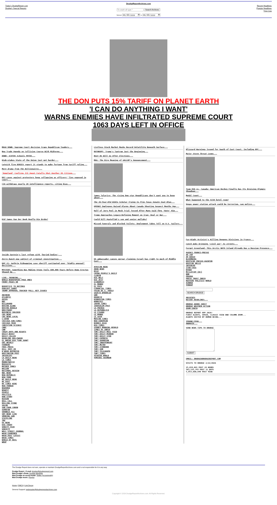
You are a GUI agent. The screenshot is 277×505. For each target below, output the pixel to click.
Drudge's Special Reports (15, 8)
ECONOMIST (99, 282)
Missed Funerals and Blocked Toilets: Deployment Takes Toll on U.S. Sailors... (138, 224)
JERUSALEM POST (102, 306)
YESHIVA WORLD (101, 355)
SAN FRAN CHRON (10, 407)
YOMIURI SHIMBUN (102, 358)
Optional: (119, 15)
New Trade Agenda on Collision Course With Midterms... (32, 151)
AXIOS (5, 299)
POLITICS (199, 281)
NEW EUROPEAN (101, 321)
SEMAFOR (6, 410)
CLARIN (97, 275)
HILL (4, 349)
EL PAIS (98, 286)
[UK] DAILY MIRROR (104, 334)
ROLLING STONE (9, 403)
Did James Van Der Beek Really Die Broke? (25, 219)
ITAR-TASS (191, 268)
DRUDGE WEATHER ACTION (198, 306)
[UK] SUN (98, 349)
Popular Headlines (264, 8)
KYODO (189, 270)
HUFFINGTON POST (10, 353)
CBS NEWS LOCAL (10, 316)
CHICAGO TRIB (9, 323)
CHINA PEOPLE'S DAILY (105, 273)
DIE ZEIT (98, 280)
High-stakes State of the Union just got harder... (30, 160)
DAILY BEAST (8, 334)
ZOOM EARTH (192, 308)
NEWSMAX (6, 388)
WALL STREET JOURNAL (13, 431)
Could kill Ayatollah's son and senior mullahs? (120, 219)
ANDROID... (192, 323)
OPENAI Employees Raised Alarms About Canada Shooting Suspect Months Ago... (136, 206)
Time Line (267, 11)
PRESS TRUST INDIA (196, 278)
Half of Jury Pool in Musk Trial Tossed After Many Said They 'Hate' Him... (136, 211)
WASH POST (7, 435)
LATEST (16, 435)
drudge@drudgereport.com (42, 471)
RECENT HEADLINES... (197, 300)
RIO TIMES (99, 325)
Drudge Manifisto (36, 473)
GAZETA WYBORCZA (102, 293)
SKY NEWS (6, 414)
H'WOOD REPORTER (10, 351)
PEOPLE (5, 392)
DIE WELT (98, 278)
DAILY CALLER (9, 336)
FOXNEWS (6, 345)
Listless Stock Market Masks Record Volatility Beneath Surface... (131, 147)
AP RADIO (190, 257)
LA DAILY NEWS (9, 358)
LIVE (14, 414)
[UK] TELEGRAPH (102, 351)
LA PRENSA (99, 308)
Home (14, 486)
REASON (5, 399)
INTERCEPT (7, 355)
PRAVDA (189, 276)
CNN (3, 329)
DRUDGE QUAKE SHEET (196, 304)
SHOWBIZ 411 (8, 412)
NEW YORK (6, 377)
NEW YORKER (7, 386)
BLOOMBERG (191, 259)
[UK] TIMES (99, 353)
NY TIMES (6, 384)
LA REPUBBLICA (101, 310)
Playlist (31, 477)
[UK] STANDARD (101, 347)
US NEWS (6, 422)
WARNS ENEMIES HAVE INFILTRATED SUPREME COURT (138, 117)
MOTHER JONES (9, 366)
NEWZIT (5, 390)
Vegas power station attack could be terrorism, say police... (220, 204)
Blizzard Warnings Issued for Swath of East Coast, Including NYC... (224, 149)
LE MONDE (98, 314)
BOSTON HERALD (9, 308)
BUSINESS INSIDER (11, 312)
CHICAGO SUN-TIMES (11, 321)
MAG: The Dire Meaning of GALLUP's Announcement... (122, 160)
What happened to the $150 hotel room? (207, 200)
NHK (187, 274)
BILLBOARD (7, 303)
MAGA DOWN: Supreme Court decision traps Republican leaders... (37, 147)
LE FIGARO (99, 312)
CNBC (4, 327)
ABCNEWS (6, 295)
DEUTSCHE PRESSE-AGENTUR (199, 261)
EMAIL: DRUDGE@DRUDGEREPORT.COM (203, 359)
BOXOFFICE (7, 286)
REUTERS (190, 281)
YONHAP (189, 285)
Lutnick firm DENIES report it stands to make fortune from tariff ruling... (44, 164)
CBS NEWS (6, 314)
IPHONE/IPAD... (194, 321)
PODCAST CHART (9, 288)
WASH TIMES (7, 438)
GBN (95, 295)
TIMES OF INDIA (102, 329)
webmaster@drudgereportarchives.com (41, 490)
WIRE (14, 384)
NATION (5, 368)
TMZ (3, 420)
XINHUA (189, 283)
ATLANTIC (6, 297)
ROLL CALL (7, 401)
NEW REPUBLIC (9, 375)
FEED (114, 332)
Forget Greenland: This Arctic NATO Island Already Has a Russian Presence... (229, 248)
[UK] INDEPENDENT (103, 342)
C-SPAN (5, 319)
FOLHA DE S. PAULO (104, 290)
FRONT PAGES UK (10, 282)
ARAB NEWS (99, 269)
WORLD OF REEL (9, 440)
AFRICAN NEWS (101, 267)
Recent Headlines (264, 6)
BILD (96, 271)
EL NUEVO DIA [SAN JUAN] (15, 340)
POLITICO (6, 394)
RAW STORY (7, 397)
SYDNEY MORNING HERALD (106, 327)
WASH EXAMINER (9, 433)
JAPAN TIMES (100, 303)
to (141, 15)
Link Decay (29, 486)
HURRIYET (98, 301)
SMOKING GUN (8, 416)
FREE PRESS (7, 347)
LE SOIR (98, 316)
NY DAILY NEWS (9, 379)
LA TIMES (6, 360)
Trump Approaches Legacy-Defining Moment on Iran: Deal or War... (130, 215)
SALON (5, 405)
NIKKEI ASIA (100, 323)
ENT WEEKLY (7, 342)
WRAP (4, 442)
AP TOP (189, 255)
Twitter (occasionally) (45, 475)
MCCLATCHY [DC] (194, 272)
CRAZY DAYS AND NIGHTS (14, 332)
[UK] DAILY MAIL (102, 332)
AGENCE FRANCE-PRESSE (197, 252)
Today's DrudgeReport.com (16, 6)
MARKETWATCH (8, 362)
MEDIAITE (6, 364)
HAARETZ (98, 297)
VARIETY (6, 429)
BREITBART (7, 310)
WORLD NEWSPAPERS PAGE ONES (17, 280)
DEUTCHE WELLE (193, 263)
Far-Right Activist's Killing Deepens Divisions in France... (220, 239)
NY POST (6, 381)
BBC (3, 301)
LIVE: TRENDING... (11, 278)
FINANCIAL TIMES (102, 288)
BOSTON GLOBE (9, 306)
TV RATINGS (19, 286)
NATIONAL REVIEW (10, 371)
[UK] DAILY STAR (102, 336)
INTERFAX (190, 265)
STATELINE (7, 418)
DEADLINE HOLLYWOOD (12, 338)
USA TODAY (7, 425)
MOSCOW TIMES (101, 319)
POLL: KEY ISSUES (37, 290)
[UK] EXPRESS (101, 338)
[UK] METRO (99, 345)
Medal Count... (194, 195)
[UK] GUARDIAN (101, 340)
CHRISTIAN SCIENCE (11, 325)
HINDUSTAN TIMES (102, 299)
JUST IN (12, 349)
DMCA (20, 486)
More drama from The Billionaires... (22, 169)
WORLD (208, 281)
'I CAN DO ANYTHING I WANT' (138, 109)
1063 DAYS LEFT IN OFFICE (138, 125)
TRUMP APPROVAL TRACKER (14, 290)
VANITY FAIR (8, 427)
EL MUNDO (98, 284)
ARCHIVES (190, 297)
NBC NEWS (6, 373)
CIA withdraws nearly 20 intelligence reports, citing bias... (36, 184)
